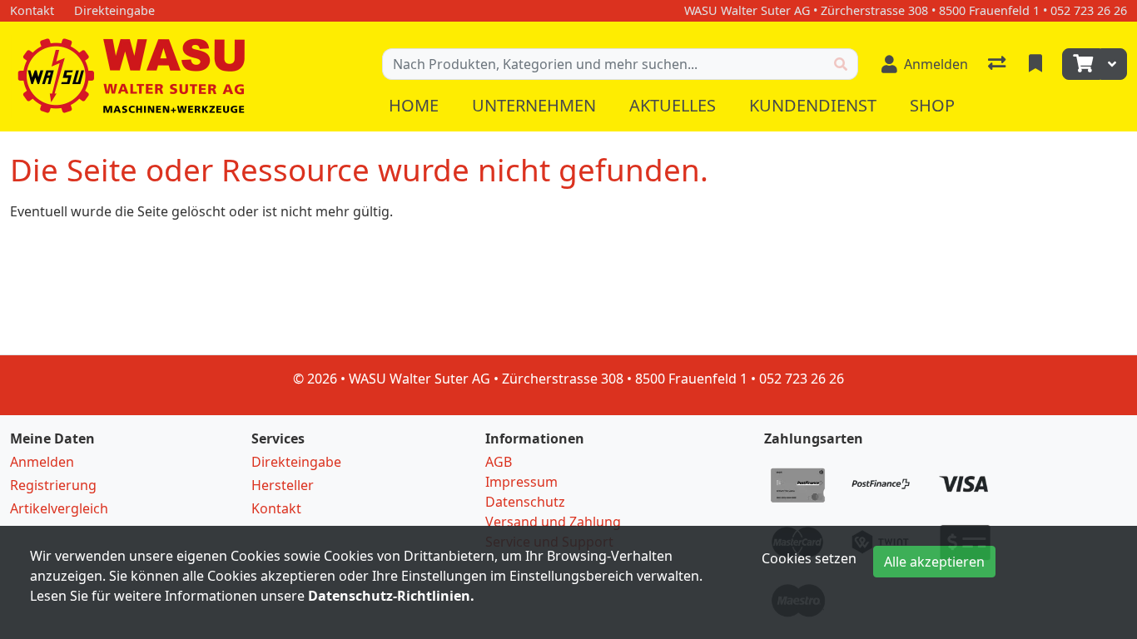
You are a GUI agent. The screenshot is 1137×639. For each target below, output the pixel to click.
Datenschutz (525, 502)
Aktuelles (672, 105)
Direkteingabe (296, 462)
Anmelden (42, 462)
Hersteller (282, 485)
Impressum (521, 482)
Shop (932, 105)
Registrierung (53, 485)
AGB (498, 462)
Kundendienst (812, 105)
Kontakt (276, 508)
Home (414, 105)
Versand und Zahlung (553, 522)
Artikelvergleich (59, 508)
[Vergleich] (998, 64)
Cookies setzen (809, 558)
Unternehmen (534, 105)
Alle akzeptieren (934, 561)
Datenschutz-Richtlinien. (391, 596)
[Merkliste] (1037, 64)
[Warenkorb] (1081, 64)
